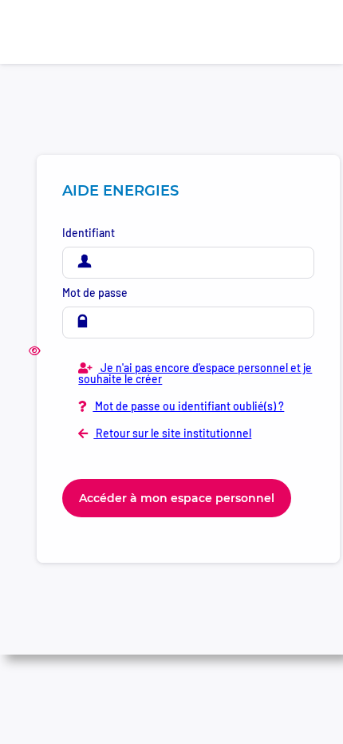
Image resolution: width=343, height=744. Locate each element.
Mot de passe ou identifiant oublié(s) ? (188, 406)
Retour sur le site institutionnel (172, 433)
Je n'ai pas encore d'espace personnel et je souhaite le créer (195, 373)
